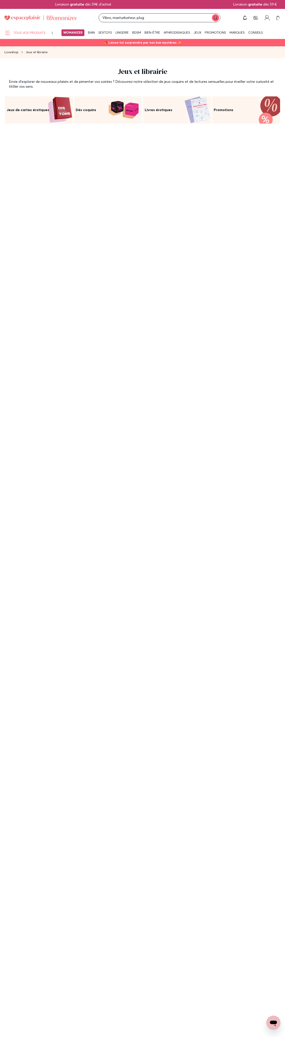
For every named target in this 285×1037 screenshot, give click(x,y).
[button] (245, 17)
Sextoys (105, 32)
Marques (237, 32)
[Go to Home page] (40, 17)
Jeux (197, 32)
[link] (256, 17)
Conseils (255, 32)
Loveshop (11, 52)
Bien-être (152, 32)
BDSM (136, 32)
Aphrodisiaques (177, 32)
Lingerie (122, 32)
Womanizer (73, 32)
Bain (91, 32)
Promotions (215, 32)
